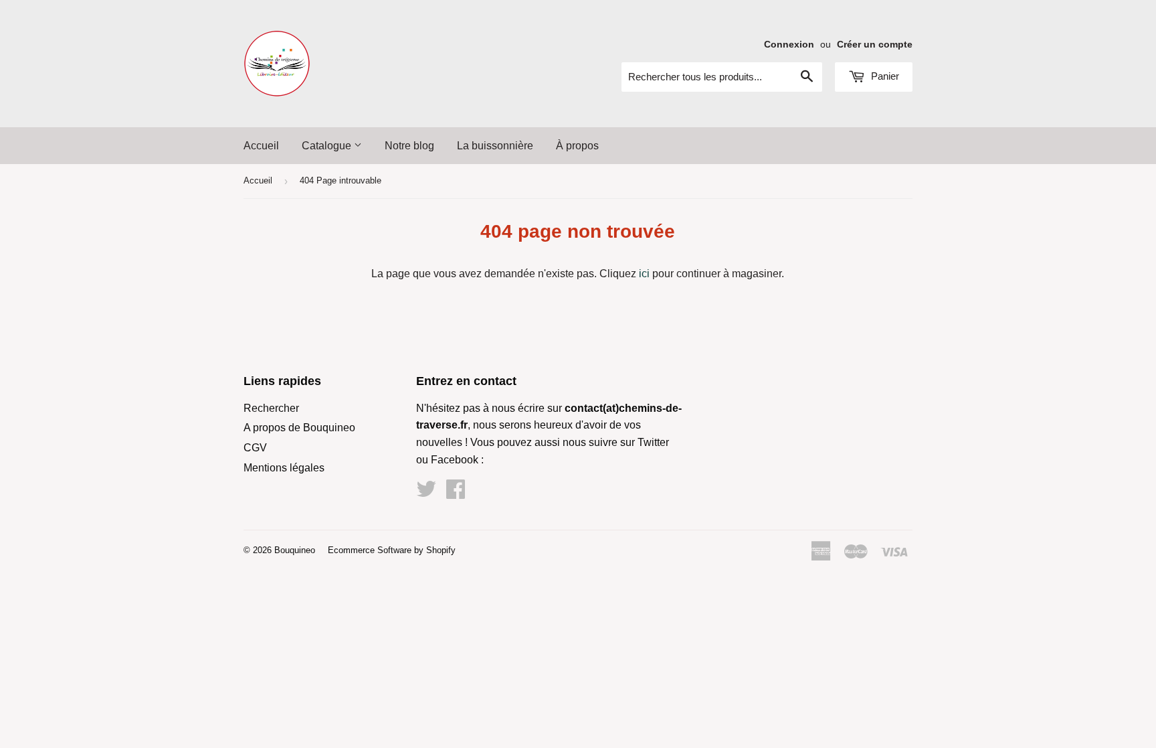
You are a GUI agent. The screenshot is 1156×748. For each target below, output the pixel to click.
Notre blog (409, 145)
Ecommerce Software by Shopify (392, 550)
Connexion (789, 45)
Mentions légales (284, 467)
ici (644, 273)
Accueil (261, 145)
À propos (577, 145)
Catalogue (328, 145)
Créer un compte (874, 45)
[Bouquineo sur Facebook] (456, 493)
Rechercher (271, 408)
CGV (255, 447)
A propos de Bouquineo (299, 427)
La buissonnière (495, 145)
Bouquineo (294, 550)
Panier (883, 76)
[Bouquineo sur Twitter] (426, 493)
